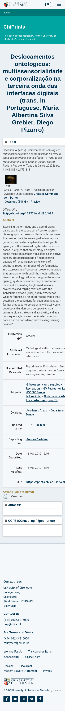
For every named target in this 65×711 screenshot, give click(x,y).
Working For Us (13, 651)
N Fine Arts (33, 396)
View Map (10, 605)
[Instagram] (23, 699)
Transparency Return (40, 651)
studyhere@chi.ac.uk (16, 643)
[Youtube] (15, 699)
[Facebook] (6, 699)
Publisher (40, 424)
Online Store (32, 657)
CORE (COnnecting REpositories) (31, 521)
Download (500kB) (16, 201)
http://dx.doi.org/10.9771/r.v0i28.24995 (28, 213)
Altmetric (14, 505)
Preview (35, 201)
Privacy (47, 671)
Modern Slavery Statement (20, 671)
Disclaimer (25, 666)
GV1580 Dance (35, 392)
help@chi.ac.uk (13, 624)
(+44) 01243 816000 (16, 620)
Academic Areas (36, 410)
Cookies (9, 666)
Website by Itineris (50, 690)
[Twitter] (31, 699)
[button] (5, 496)
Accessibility (11, 657)
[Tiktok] (40, 699)
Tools (11, 142)
